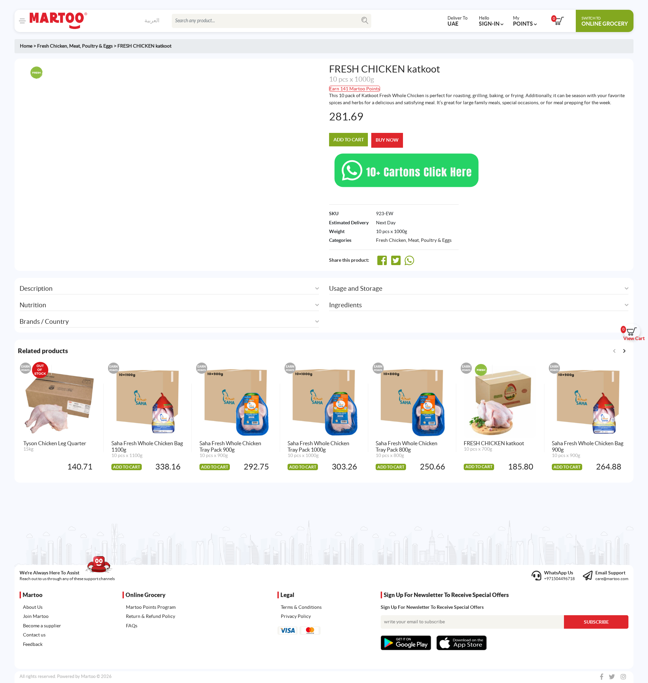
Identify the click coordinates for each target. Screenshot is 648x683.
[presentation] (624, 351)
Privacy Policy (296, 616)
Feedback (33, 644)
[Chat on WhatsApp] (406, 169)
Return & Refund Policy (150, 616)
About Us (33, 607)
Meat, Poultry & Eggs (91, 46)
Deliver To (457, 21)
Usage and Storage (355, 288)
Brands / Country (44, 321)
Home (26, 46)
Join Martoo (36, 616)
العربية (151, 20)
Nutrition (33, 305)
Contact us (34, 634)
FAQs (131, 625)
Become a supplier (42, 625)
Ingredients (345, 305)
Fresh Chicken (52, 46)
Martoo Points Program (151, 607)
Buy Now (387, 140)
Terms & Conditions (301, 607)
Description (36, 288)
